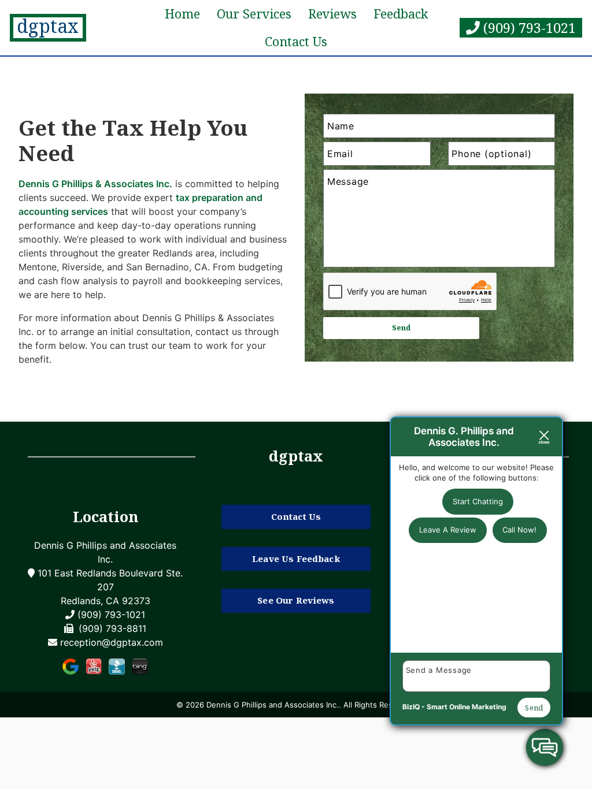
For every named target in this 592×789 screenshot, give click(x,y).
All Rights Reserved (378, 704)
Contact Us (296, 41)
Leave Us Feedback (296, 558)
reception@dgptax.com (111, 642)
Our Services (254, 13)
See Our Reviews (295, 600)
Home (182, 13)
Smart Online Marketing (466, 706)
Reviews (332, 13)
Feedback (400, 13)
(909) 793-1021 (528, 27)
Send (534, 707)
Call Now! (519, 529)
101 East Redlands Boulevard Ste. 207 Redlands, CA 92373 (109, 586)
